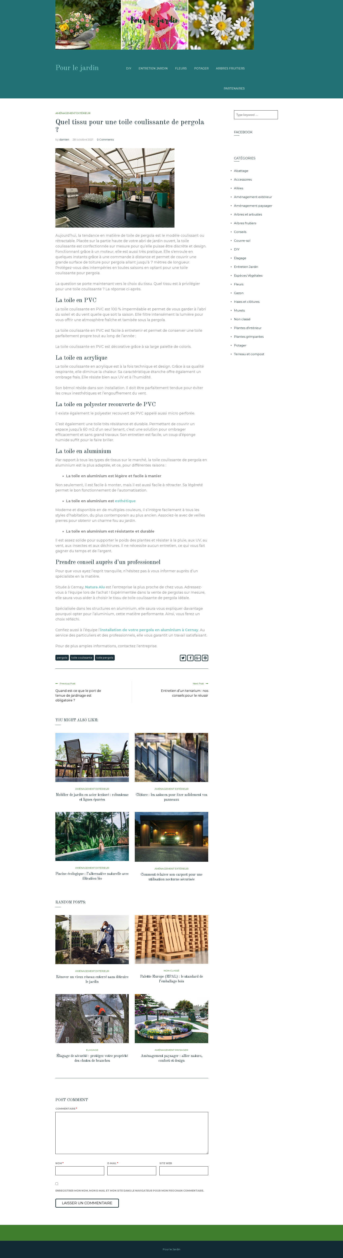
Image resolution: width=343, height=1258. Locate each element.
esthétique (125, 501)
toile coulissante (81, 657)
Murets (239, 310)
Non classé (171, 970)
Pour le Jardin (171, 1249)
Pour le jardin (77, 68)
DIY (128, 68)
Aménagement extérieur (73, 113)
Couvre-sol (242, 240)
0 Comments (105, 139)
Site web (165, 1163)
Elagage (92, 1049)
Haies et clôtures (246, 302)
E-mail (112, 1163)
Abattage (241, 171)
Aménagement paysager (171, 1049)
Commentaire (66, 1108)
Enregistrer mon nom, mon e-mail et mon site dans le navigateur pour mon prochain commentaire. (129, 1190)
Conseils (240, 232)
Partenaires (234, 88)
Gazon (239, 293)
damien (64, 139)
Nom (59, 1163)
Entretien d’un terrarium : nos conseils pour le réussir (184, 693)
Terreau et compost (249, 354)
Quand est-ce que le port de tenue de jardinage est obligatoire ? (78, 695)
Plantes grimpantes (249, 337)
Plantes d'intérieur (247, 328)
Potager (201, 68)
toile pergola (104, 657)
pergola (62, 657)
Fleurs (181, 68)
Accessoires (243, 179)
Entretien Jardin (153, 68)
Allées (238, 188)
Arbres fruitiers (230, 68)
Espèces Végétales (248, 275)
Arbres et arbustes (248, 214)
